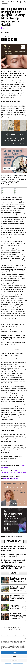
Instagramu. (14, 478)
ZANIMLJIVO (21, 472)
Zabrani (14, 656)
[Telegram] (12, 39)
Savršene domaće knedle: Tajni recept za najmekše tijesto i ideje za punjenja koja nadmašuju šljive (13, 548)
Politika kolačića (8, 663)
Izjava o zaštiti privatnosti (18, 663)
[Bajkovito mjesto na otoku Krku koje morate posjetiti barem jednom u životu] (5, 580)
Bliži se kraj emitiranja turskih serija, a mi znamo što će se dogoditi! (14, 555)
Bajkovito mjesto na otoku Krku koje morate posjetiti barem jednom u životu (18, 579)
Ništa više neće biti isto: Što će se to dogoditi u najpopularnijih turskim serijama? (17, 597)
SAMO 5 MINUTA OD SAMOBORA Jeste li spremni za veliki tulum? (18, 606)
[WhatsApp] (9, 39)
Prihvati (14, 652)
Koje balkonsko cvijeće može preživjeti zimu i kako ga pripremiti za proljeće (13, 561)
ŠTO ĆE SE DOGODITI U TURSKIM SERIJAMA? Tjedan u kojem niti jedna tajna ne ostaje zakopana (18, 616)
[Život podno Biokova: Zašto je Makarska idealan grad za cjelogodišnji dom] (5, 589)
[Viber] (15, 39)
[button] (26, 638)
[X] (5, 39)
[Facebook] (2, 39)
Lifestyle (5, 28)
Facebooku (6, 478)
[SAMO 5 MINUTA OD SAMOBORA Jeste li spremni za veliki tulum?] (5, 607)
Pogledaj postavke (14, 660)
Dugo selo (7, 536)
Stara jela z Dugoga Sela (16, 536)
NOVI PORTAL (11, 472)
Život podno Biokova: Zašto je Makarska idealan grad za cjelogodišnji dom (18, 588)
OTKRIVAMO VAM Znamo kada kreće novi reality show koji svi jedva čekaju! (13, 567)
